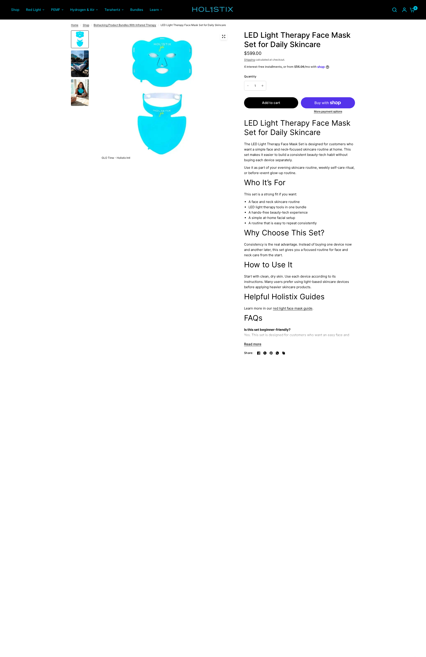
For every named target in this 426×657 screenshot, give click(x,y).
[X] (265, 353)
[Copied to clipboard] (283, 353)
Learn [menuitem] (154, 10)
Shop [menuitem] (15, 10)
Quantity (250, 76)
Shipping (249, 59)
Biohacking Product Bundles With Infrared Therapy (125, 25)
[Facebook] (258, 353)
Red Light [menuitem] (33, 10)
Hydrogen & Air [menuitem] (82, 10)
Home (74, 25)
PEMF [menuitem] (55, 10)
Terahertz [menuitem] (112, 10)
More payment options (328, 111)
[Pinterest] (271, 353)
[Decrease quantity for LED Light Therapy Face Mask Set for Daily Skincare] (247, 85)
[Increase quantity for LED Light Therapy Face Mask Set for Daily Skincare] (262, 85)
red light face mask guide (292, 308)
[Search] (394, 10)
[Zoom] (223, 36)
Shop (86, 25)
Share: (248, 352)
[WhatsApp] (277, 353)
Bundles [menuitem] (136, 10)
